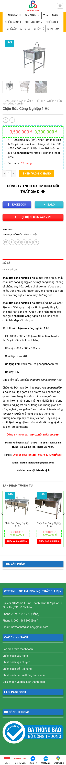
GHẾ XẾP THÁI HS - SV (18, 28)
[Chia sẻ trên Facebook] (12, 242)
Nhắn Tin (33, 763)
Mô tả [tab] (6, 262)
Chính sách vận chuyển (16, 662)
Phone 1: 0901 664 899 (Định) (20, 620)
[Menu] (5, 6)
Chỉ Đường (59, 763)
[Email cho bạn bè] (24, 242)
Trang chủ (14, 15)
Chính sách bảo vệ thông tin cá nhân (24, 675)
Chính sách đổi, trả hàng (17, 668)
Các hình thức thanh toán (18, 649)
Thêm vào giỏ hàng (37, 173)
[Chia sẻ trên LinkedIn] (36, 242)
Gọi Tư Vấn (20, 760)
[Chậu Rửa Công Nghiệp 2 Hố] (49, 505)
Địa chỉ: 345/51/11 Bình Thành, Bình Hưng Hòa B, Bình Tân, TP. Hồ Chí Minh (32, 605)
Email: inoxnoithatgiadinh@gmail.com (25, 627)
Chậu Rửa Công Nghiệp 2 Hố (49, 525)
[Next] (58, 59)
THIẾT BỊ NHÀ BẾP (44, 101)
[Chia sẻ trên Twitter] (18, 242)
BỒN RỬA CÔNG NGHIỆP (25, 234)
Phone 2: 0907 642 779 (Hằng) (21, 614)
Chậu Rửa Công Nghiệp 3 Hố (17, 525)
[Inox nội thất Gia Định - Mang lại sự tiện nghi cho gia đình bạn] (33, 6)
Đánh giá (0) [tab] (10, 269)
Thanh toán (50, 15)
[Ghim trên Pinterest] (30, 242)
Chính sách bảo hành (15, 655)
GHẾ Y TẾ (39, 28)
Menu (7, 763)
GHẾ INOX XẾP (53, 22)
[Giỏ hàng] (60, 6)
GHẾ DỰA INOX (13, 22)
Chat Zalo (45, 763)
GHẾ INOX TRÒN (33, 22)
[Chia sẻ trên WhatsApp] (5, 242)
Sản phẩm (30, 15)
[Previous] (8, 59)
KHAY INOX (53, 28)
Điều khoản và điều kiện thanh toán (24, 681)
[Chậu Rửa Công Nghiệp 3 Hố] (17, 505)
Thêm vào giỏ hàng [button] (17, 541)
